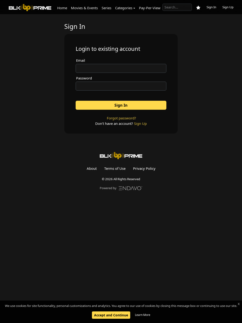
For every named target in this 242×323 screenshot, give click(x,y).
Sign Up (227, 7)
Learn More (142, 315)
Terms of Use (114, 168)
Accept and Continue (111, 315)
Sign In (211, 7)
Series (106, 7)
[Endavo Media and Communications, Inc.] (130, 187)
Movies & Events (84, 7)
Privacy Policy (144, 168)
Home (62, 7)
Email (80, 60)
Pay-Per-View (149, 7)
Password (84, 78)
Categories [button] (123, 7)
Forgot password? (121, 118)
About (92, 168)
